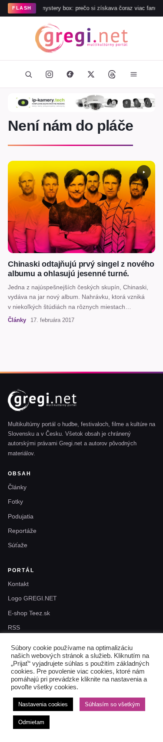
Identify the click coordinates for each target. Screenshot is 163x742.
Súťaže (17, 545)
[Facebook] (70, 74)
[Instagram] (49, 74)
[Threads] (112, 74)
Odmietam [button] (31, 722)
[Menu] (134, 74)
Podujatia (20, 516)
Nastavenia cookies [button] (43, 704)
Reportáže (22, 530)
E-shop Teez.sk (29, 613)
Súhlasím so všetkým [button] (112, 704)
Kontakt (18, 583)
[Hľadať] (28, 74)
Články (17, 487)
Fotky (15, 501)
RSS (14, 627)
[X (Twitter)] (91, 74)
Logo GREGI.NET (32, 598)
